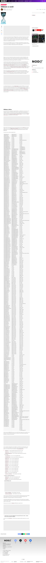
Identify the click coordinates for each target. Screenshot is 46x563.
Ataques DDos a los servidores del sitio (9, 64)
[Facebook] (40, 1)
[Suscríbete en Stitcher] (35, 38)
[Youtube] (25, 541)
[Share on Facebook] (39, 9)
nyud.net (6, 479)
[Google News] (30, 541)
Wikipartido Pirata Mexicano (15, 128)
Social (5, 4)
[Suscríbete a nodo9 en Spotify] (35, 36)
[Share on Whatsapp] (41, 9)
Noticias (2, 4)
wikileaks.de (7, 462)
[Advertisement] (17, 31)
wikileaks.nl (6, 468)
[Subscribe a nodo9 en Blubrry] (41, 38)
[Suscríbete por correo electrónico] (35, 41)
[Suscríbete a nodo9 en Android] (41, 36)
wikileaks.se (7, 478)
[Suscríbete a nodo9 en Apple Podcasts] (35, 35)
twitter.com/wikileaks (8, 492)
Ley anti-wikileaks (23, 64)
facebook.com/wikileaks (8, 493)
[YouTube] (42, 1)
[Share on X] (40, 9)
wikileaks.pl (6, 469)
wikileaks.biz (7, 461)
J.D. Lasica (10, 518)
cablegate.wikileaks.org (8, 453)
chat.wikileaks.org (7, 455)
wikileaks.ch (7, 450)
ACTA (24, 127)
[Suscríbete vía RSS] (41, 41)
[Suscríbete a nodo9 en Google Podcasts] (41, 35)
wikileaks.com (7, 458)
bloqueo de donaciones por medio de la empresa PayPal (18, 66)
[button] (32, 1)
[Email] (42, 9)
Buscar (44, 12)
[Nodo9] (4, 1)
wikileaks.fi (6, 465)
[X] (41, 1)
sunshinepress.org (7, 457)
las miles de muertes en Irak (10, 71)
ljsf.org (6, 472)
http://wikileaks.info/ (20, 448)
